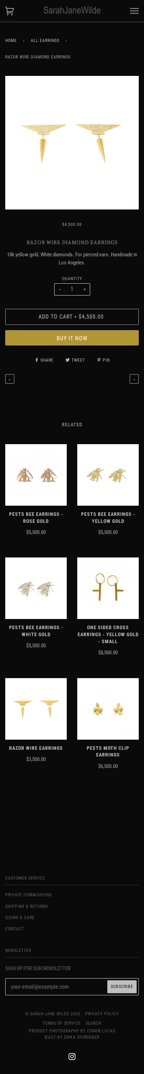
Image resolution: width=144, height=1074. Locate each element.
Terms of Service (62, 1023)
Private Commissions (28, 894)
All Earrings (45, 40)
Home (11, 40)
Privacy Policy (102, 1013)
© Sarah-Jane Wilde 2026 (52, 1013)
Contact (14, 928)
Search (93, 1023)
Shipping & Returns (26, 906)
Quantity (72, 278)
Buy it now (72, 338)
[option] (72, 142)
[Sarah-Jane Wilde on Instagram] (72, 1057)
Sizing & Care (20, 917)
